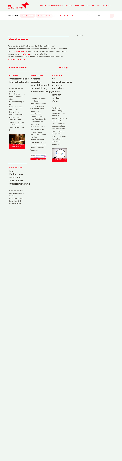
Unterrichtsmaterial (74, 5)
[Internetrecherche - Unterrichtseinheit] (17, 139)
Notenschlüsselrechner (51, 5)
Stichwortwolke (21, 51)
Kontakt (107, 5)
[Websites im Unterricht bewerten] (38, 156)
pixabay (59, 159)
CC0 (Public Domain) (64, 160)
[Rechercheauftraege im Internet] (59, 153)
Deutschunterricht (27, 16)
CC (23, 148)
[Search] (112, 16)
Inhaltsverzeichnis (27, 54)
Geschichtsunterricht (44, 16)
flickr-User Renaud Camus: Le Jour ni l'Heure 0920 (18, 146)
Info (99, 5)
